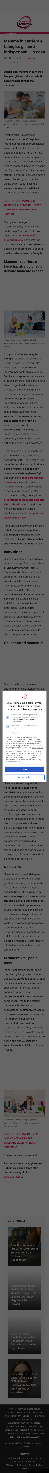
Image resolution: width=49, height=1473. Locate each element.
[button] (24, 733)
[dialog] (24, 736)
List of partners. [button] (37, 748)
